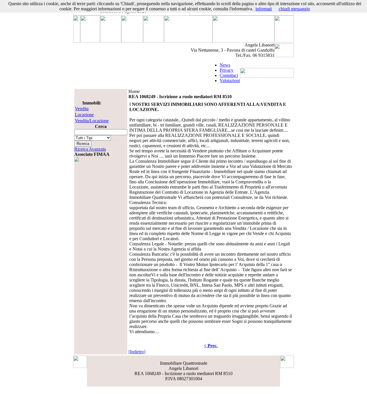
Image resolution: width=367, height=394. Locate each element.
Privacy (226, 70)
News (225, 65)
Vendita (82, 108)
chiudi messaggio (294, 8)
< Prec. (211, 345)
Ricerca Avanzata (90, 149)
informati (263, 8)
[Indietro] (136, 351)
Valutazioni (230, 80)
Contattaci (229, 75)
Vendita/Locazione (92, 120)
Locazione (84, 114)
